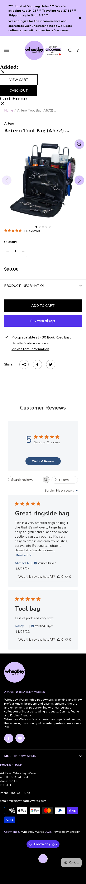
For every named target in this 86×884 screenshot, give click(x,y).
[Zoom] (79, 144)
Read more (23, 555)
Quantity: (11, 242)
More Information (20, 755)
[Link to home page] (14, 672)
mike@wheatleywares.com (27, 801)
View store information (30, 349)
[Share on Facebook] (37, 364)
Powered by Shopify (66, 832)
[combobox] (61, 491)
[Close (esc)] (2, 72)
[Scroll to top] (43, 858)
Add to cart (43, 305)
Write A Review (43, 461)
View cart (18, 79)
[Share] (24, 364)
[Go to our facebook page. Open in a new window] (8, 738)
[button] (36, 227)
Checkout (19, 90)
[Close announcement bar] (79, 18)
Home (8, 110)
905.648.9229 (20, 793)
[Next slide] (79, 180)
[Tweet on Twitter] (50, 364)
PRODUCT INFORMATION (24, 285)
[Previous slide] (6, 180)
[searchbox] (25, 479)
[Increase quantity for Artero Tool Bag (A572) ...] (23, 251)
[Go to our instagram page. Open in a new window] (20, 738)
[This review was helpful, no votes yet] (58, 576)
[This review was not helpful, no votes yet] (66, 576)
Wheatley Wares (32, 832)
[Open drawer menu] (6, 50)
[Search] (70, 50)
